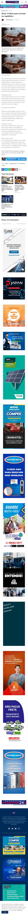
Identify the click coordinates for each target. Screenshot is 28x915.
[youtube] (15, 828)
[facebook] (9, 828)
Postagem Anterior (6, 223)
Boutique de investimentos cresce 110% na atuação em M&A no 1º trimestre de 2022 (7, 188)
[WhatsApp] (9, 169)
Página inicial (4, 10)
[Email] (16, 169)
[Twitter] (6, 169)
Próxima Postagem (21, 223)
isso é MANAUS (21, 163)
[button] (2, 2)
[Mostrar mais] (19, 169)
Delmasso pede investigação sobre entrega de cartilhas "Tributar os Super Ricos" (19, 188)
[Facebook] (2, 169)
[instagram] (19, 828)
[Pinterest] (13, 169)
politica (3, 165)
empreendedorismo (13, 163)
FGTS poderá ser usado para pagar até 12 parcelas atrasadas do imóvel (7, 206)
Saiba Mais (19, 910)
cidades (10, 10)
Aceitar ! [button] (5, 912)
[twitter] (12, 828)
